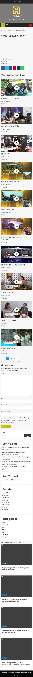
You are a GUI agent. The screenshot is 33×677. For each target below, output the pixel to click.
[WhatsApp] (22, 68)
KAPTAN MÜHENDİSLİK (10, 126)
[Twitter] (7, 68)
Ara (3, 432)
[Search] (27, 25)
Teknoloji (5, 534)
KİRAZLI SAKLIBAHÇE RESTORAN (13, 237)
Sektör (5, 61)
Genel (4, 527)
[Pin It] (14, 68)
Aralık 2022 (6, 497)
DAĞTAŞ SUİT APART (9, 348)
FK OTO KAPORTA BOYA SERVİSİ (13, 265)
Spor (3, 532)
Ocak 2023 (5, 495)
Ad (2, 398)
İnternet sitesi (5, 411)
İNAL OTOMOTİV (7, 209)
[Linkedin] (10, 68)
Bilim (4, 522)
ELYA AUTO (5, 154)
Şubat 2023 (5, 493)
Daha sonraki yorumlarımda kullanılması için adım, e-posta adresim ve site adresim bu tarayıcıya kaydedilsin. (15, 420)
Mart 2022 (5, 505)
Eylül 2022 (5, 502)
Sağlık (4, 529)
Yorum (3, 373)
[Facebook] (3, 68)
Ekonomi (5, 525)
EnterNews (24, 672)
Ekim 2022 (5, 500)
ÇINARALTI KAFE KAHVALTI (11, 98)
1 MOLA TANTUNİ (7, 293)
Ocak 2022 (5, 509)
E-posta (4, 405)
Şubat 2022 (5, 507)
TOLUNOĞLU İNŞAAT (9, 320)
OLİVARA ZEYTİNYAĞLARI (10, 182)
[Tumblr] (18, 68)
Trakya (4, 537)
